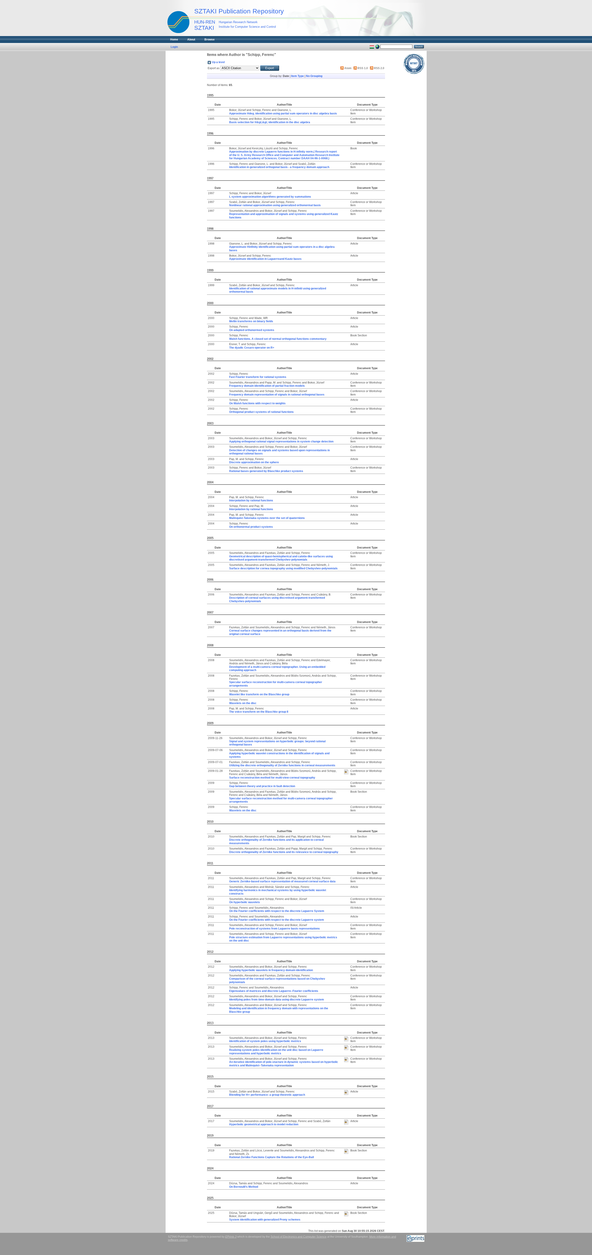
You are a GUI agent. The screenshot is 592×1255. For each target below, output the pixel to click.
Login (174, 47)
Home (174, 39)
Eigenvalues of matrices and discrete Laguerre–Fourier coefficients (273, 991)
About (191, 39)
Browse (209, 39)
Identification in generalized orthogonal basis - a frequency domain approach (279, 167)
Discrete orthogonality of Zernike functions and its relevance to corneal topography (283, 852)
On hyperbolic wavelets (244, 902)
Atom (348, 68)
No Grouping (314, 76)
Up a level (218, 62)
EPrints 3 (231, 1236)
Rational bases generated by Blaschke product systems (266, 471)
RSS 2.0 (379, 68)
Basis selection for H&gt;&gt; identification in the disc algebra (269, 122)
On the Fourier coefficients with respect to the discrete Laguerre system (276, 919)
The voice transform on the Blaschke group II (258, 711)
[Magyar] (372, 46)
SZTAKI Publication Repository (239, 11)
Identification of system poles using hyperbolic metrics (265, 1041)
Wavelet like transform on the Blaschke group (259, 694)
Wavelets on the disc (242, 703)
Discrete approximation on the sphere (254, 462)
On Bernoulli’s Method (243, 1186)
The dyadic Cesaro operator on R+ (251, 347)
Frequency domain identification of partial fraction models (267, 385)
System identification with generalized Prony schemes (264, 1219)
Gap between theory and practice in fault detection (262, 786)
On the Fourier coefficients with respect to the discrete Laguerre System (276, 911)
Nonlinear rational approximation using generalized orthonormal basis (275, 205)
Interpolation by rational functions (251, 500)
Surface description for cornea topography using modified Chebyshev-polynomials (283, 568)
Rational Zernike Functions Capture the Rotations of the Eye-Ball (271, 1157)
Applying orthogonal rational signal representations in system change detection (281, 441)
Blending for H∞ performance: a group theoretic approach (267, 1094)
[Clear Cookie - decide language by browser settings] (377, 46)
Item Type (297, 76)
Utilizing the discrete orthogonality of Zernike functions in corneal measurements (282, 765)
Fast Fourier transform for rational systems (257, 377)
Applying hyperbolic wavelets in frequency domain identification (271, 970)
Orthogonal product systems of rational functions (261, 412)
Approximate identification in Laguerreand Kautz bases (265, 259)
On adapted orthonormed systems (251, 330)
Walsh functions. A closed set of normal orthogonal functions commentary (278, 339)
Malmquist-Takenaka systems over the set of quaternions (267, 518)
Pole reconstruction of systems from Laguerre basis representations (274, 928)
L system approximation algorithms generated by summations (270, 196)
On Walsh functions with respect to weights (257, 403)
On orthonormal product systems (251, 526)
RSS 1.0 (363, 68)
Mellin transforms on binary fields (251, 321)
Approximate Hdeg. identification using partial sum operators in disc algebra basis (283, 113)
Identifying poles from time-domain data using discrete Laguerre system (276, 999)
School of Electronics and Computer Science (299, 1236)
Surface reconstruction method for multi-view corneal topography (272, 777)
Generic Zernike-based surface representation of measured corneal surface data (282, 881)
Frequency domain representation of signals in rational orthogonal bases (276, 394)
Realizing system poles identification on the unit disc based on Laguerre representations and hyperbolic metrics (276, 1051)
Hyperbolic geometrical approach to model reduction (263, 1124)
